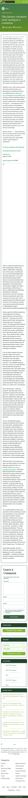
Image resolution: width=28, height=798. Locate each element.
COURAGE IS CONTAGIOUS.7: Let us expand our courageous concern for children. (13, 713)
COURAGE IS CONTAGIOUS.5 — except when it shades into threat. (14, 732)
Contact (18, 790)
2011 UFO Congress (11, 670)
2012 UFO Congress (11, 680)
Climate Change (20, 766)
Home (3, 787)
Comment (6, 581)
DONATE (19, 630)
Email (5, 603)
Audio (20, 787)
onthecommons (7, 160)
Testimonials (11, 790)
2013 (7, 685)
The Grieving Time (20, 781)
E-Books (3, 763)
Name (5, 597)
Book (2, 766)
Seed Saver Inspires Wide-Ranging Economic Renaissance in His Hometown (13, 150)
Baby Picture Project (21, 763)
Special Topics (4, 773)
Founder (18, 773)
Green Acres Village (6, 768)
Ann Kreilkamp (8, 27)
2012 (7, 675)
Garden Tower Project (21, 776)
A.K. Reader (14, 787)
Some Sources (19, 778)
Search (18, 653)
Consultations (19, 768)
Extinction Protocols (21, 771)
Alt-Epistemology (5, 778)
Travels (3, 776)
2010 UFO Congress (11, 665)
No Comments (17, 27)
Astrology (3, 771)
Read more (16, 753)
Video (24, 787)
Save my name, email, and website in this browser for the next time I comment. (14, 611)
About (8, 787)
